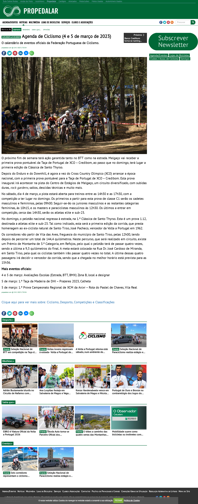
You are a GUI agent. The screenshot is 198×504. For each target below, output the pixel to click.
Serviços (185, 58)
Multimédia (30, 491)
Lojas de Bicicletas (179, 55)
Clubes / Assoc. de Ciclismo (164, 58)
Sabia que (7, 402)
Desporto (7, 319)
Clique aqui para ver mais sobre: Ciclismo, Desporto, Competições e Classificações (58, 302)
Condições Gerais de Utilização (134, 491)
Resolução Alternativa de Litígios (163, 491)
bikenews (26, 29)
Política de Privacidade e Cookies (106, 491)
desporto (17, 29)
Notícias (20, 491)
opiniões (46, 29)
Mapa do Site (184, 491)
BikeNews (7, 361)
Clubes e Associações (71, 491)
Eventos (6, 443)
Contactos (85, 491)
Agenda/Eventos (10, 22)
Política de (132, 500)
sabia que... (36, 29)
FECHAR (118, 500)
